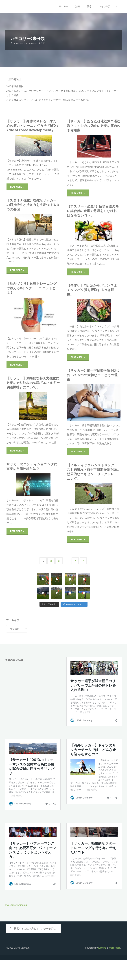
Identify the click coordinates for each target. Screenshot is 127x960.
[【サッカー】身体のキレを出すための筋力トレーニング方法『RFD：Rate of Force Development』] (44, 145)
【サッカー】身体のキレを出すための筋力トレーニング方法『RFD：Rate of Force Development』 (33, 125)
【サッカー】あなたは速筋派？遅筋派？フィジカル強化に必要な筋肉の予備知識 (93, 125)
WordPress (114, 947)
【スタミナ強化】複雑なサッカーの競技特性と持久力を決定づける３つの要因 (33, 204)
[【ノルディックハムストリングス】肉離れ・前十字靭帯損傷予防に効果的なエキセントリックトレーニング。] (105, 493)
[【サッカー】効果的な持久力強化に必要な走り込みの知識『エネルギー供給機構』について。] (45, 406)
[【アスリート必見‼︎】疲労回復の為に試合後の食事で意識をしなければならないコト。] (105, 230)
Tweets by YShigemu (16, 904)
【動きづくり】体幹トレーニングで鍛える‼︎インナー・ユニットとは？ (32, 288)
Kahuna (102, 947)
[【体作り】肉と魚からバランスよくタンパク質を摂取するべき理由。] (105, 310)
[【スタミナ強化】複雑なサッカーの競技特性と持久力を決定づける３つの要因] (44, 224)
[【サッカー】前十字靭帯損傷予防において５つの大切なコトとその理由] (105, 402)
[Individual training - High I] (56, 579)
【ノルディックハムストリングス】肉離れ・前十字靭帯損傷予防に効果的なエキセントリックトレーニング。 (93, 472)
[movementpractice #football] (43, 579)
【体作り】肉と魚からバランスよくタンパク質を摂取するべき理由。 (92, 289)
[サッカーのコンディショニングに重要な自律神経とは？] (44, 484)
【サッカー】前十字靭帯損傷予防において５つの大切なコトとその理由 (93, 375)
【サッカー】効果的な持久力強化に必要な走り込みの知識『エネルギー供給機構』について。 (33, 382)
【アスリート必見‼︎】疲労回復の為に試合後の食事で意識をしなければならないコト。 (93, 210)
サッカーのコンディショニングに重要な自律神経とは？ (32, 466)
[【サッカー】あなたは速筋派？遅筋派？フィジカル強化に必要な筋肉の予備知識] (105, 146)
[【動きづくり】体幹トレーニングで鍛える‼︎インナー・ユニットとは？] (44, 315)
